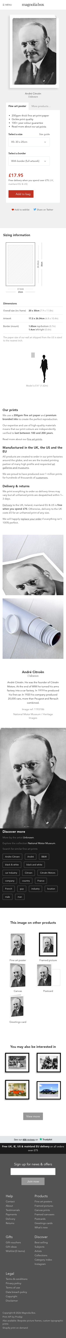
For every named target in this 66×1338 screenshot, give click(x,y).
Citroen (28, 872)
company (9, 880)
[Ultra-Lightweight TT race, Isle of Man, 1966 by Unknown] (17, 1062)
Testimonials (13, 1210)
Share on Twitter (45, 209)
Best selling (41, 1242)
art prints (41, 126)
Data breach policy (16, 1292)
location (51, 888)
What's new (41, 1227)
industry (35, 888)
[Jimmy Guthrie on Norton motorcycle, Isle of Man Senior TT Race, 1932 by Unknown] (49, 1062)
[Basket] (61, 5)
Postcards (40, 1218)
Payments (11, 1214)
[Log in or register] (55, 5)
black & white (12, 864)
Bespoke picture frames (29, 1320)
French (8, 888)
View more (33, 1116)
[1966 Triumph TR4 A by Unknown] (17, 1089)
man (20, 896)
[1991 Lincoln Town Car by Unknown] (49, 1090)
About (9, 1205)
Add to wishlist (22, 209)
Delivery (7, 505)
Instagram (40, 1264)
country (26, 880)
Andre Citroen (12, 856)
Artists (38, 1251)
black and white (34, 864)
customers (42, 477)
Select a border (17, 153)
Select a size (29, 134)
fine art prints (34, 439)
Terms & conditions (16, 1279)
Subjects (39, 1246)
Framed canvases (44, 1214)
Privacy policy (13, 1283)
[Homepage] (33, 5)
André (30, 856)
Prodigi (18, 1316)
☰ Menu (7, 4)
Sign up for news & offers (33, 1164)
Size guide (44, 134)
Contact (10, 1201)
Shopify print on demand (15, 1327)
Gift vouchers (13, 1242)
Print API (7, 1316)
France (40, 880)
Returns (10, 1223)
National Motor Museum (41, 843)
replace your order (31, 519)
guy (22, 888)
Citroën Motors (47, 872)
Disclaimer (12, 1300)
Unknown (33, 96)
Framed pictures (44, 1205)
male (7, 896)
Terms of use (13, 1287)
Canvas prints (42, 1210)
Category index (43, 1259)
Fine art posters (43, 1201)
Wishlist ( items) (15, 1251)
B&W (44, 856)
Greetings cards (44, 1223)
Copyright (11, 1296)
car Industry (11, 872)
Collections (41, 1255)
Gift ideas (11, 1246)
